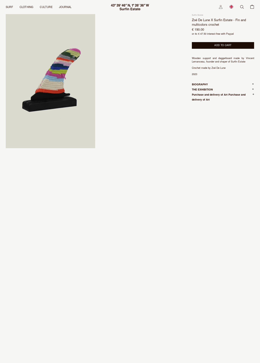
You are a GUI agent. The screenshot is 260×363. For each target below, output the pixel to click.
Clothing (26, 7)
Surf (9, 7)
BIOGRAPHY (200, 84)
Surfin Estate (197, 15)
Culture (46, 7)
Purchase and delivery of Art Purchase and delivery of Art (219, 97)
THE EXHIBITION (202, 89)
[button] (231, 7)
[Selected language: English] (231, 7)
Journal (65, 7)
